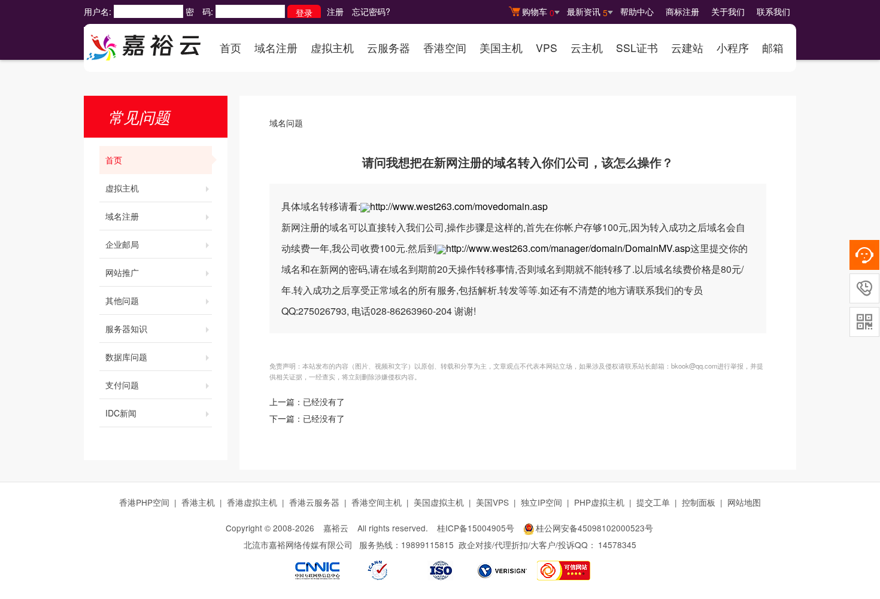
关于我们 (728, 11)
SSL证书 (637, 47)
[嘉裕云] (144, 43)
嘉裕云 (335, 528)
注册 (335, 11)
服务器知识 (126, 329)
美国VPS (492, 502)
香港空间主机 (376, 502)
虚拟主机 (332, 47)
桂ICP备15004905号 (475, 528)
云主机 (587, 47)
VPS (546, 47)
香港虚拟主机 (252, 502)
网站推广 (122, 272)
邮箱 (773, 47)
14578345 (617, 545)
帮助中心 (637, 11)
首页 (230, 47)
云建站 (687, 47)
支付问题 (122, 385)
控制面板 (698, 502)
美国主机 (501, 47)
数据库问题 (126, 357)
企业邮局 (122, 244)
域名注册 (276, 47)
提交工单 (653, 502)
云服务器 (388, 47)
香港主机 (198, 502)
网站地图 (744, 502)
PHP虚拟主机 (599, 502)
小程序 (733, 47)
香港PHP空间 (144, 502)
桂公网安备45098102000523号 (594, 528)
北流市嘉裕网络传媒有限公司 (298, 545)
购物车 (538, 12)
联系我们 (773, 11)
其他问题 (122, 300)
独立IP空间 (541, 502)
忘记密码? (371, 11)
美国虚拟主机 (439, 502)
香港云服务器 (314, 502)
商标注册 (682, 11)
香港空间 (444, 47)
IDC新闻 (120, 413)
